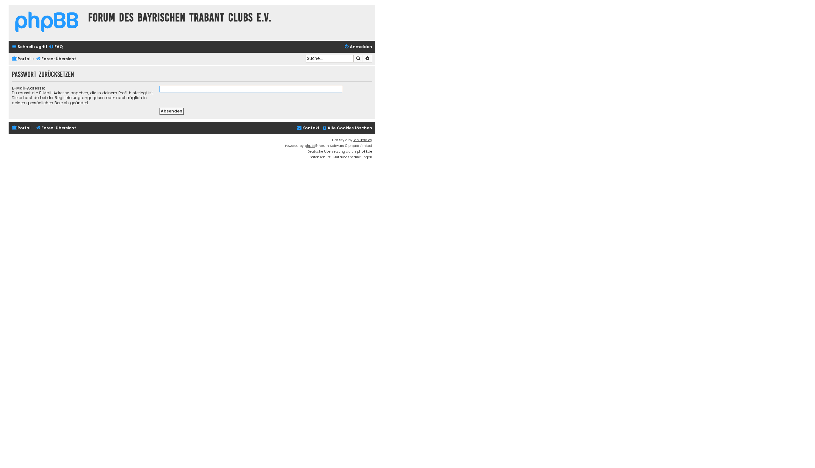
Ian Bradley (362, 140)
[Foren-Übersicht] (46, 22)
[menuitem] (56, 47)
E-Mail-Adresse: (28, 88)
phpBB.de (364, 151)
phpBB (310, 145)
